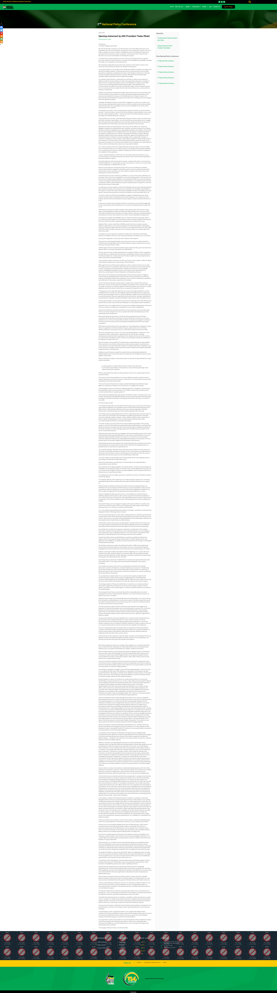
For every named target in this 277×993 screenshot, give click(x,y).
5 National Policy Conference (166, 66)
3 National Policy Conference (166, 78)
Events (204, 6)
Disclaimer (133, 992)
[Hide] (0, 44)
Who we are (179, 6)
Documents (196, 6)
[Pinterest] (1, 33)
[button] (250, 2)
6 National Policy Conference (166, 61)
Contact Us (216, 6)
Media (187, 6)
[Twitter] (1, 30)
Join (210, 6)
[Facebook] (1, 27)
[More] (1, 41)
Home (172, 6)
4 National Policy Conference (166, 72)
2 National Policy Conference (166, 83)
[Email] (1, 38)
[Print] (1, 36)
